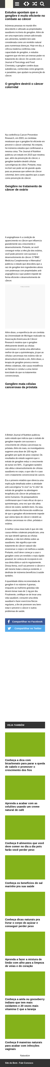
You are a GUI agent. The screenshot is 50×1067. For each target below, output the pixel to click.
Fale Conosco (26, 1063)
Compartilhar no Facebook (27, 621)
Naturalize (25, 1055)
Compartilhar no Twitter (28, 628)
